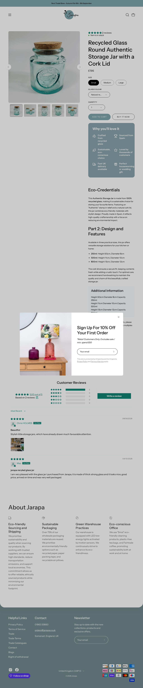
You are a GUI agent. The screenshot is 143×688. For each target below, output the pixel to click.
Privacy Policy (82, 361)
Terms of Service (97, 361)
